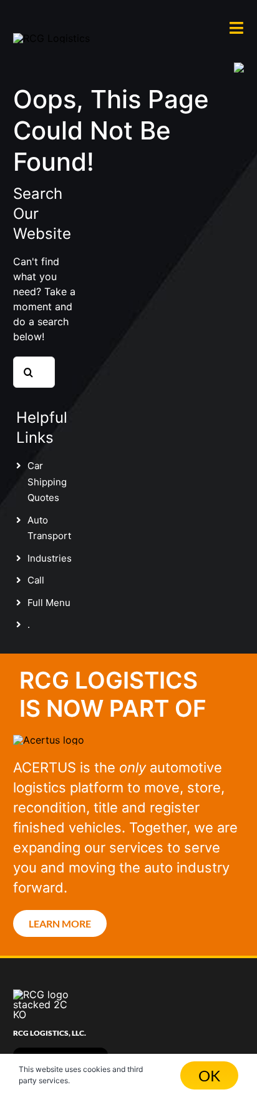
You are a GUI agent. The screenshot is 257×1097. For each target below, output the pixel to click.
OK (209, 1075)
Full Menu (48, 603)
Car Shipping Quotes (47, 481)
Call (35, 580)
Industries (49, 558)
